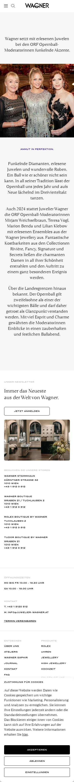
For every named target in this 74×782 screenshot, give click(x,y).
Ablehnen (37, 761)
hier (25, 734)
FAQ (7, 674)
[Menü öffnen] (6, 5)
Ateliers (11, 652)
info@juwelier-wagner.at (28, 612)
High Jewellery (53, 663)
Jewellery (49, 657)
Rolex (46, 646)
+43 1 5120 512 (17, 606)
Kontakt (10, 669)
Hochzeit (48, 669)
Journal (10, 663)
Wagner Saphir (16, 657)
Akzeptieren (37, 749)
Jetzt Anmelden (27, 411)
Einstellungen (37, 772)
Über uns (11, 646)
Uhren (46, 652)
